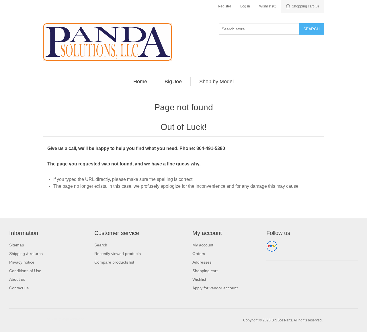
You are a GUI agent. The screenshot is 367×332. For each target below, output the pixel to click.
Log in (245, 6)
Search (311, 29)
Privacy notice (21, 262)
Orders (198, 253)
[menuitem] (140, 81)
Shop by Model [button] (216, 81)
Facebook (271, 246)
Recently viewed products (117, 253)
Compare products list (114, 262)
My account (202, 245)
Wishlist (199, 279)
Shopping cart (205, 270)
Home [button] (140, 81)
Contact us (19, 288)
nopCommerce (73, 319)
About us (17, 279)
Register (224, 6)
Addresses (202, 262)
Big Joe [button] (173, 81)
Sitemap (16, 245)
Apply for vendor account (215, 288)
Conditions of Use (25, 270)
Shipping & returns (26, 253)
